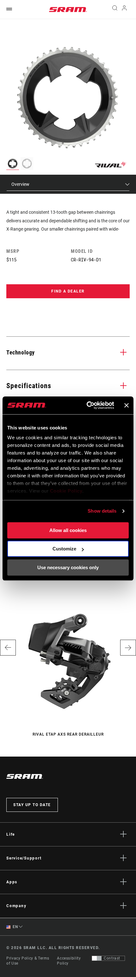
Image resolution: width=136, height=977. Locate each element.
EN (15, 927)
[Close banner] (126, 405)
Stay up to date (32, 805)
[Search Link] (114, 10)
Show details (102, 511)
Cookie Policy (66, 491)
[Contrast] (97, 958)
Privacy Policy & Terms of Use (27, 961)
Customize (64, 548)
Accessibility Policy (69, 961)
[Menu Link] (9, 9)
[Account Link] (124, 9)
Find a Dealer (68, 291)
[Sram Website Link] (68, 9)
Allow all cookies (68, 530)
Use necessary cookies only (68, 567)
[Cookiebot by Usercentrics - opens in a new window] (87, 405)
